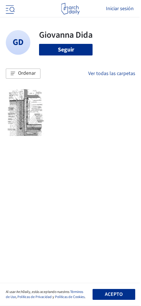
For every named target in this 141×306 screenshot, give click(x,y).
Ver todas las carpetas (111, 73)
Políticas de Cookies (70, 296)
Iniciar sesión (120, 8)
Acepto (114, 294)
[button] (23, 74)
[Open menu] (9, 9)
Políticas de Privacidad (34, 296)
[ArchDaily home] (70, 9)
